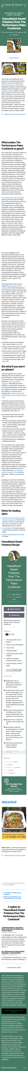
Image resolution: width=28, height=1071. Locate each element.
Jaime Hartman (9, 32)
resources (19, 883)
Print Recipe (15, 609)
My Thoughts (18, 13)
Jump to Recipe (14, 58)
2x (10, 634)
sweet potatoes (18, 470)
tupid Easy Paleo (7, 91)
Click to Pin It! (9, 801)
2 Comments (15, 35)
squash (4, 472)
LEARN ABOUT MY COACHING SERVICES (14, 1011)
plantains (10, 472)
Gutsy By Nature (11, 1068)
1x (7, 634)
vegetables (11, 885)
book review (7, 883)
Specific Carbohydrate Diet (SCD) (13, 534)
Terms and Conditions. (9, 1005)
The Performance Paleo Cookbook (13, 198)
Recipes (9, 14)
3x (13, 634)
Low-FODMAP (7, 528)
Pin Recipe (15, 615)
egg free (13, 883)
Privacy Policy (21, 1005)
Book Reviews (9, 13)
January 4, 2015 (22, 32)
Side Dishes (17, 14)
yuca (15, 472)
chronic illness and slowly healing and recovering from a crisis (14, 395)
